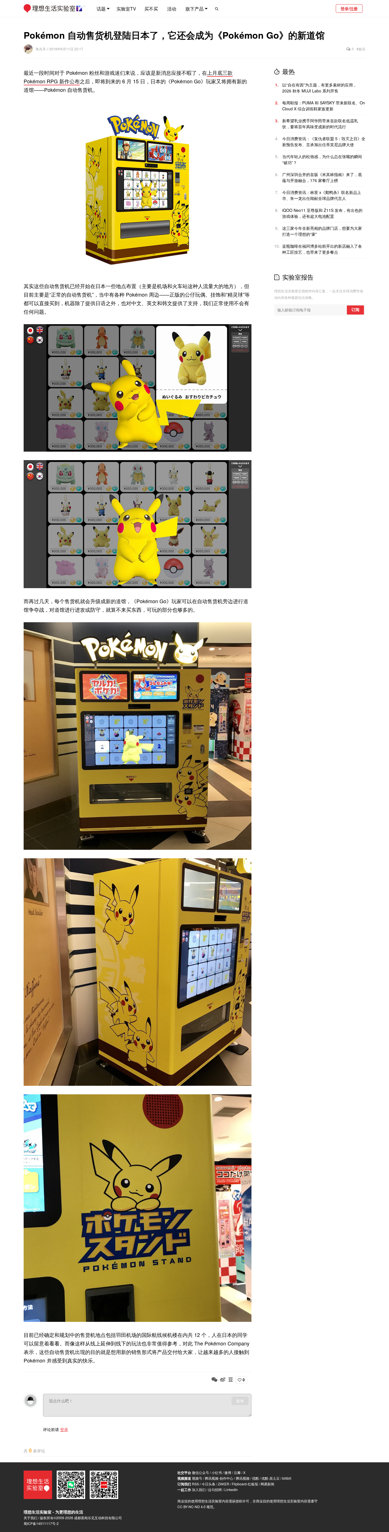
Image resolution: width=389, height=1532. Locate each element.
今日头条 (208, 1483)
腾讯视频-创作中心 (219, 1478)
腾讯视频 (242, 1478)
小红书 (217, 1472)
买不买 (151, 8)
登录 (64, 1429)
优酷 (255, 1478)
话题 (101, 8)
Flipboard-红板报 (245, 1483)
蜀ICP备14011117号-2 (41, 1523)
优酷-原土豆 (270, 1478)
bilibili (286, 1478)
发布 (240, 1401)
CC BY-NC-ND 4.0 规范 (195, 1506)
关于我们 (30, 1517)
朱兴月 (41, 48)
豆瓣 (237, 1472)
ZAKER (223, 1483)
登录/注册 (349, 8)
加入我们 (199, 1489)
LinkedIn (231, 1489)
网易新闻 (267, 1483)
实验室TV (126, 8)
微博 (227, 1472)
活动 (171, 8)
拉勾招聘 (215, 1489)
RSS (195, 1483)
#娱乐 (361, 48)
